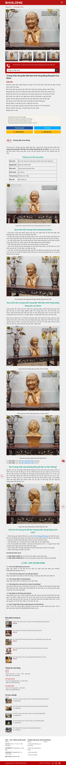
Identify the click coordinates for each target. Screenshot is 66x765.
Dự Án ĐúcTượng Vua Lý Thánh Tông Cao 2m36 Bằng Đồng (28, 720)
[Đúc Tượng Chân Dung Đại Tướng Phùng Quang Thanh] (8, 633)
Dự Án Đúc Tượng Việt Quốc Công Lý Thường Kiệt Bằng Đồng (29, 713)
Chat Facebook (19, 128)
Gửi (56, 70)
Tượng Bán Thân (18, 7)
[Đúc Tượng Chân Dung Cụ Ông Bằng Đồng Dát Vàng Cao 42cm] (8, 659)
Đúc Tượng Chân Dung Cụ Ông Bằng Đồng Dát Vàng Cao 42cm (29, 657)
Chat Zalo (47, 128)
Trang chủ (8, 7)
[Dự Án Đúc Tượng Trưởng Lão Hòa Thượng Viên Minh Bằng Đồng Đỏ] (8, 701)
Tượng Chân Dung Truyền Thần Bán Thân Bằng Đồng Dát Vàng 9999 (31, 621)
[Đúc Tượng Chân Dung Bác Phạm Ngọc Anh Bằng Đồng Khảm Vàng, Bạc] (8, 642)
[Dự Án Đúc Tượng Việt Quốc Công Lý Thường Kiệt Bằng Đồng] (8, 715)
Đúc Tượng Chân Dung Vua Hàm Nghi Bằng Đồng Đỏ (27, 728)
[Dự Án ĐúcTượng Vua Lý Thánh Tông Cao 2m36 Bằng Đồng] (8, 722)
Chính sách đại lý (32, 752)
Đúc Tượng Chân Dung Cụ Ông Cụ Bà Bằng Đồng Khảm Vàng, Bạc (30, 648)
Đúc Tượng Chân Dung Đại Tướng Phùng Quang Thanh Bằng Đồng (30, 706)
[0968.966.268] (2, 476)
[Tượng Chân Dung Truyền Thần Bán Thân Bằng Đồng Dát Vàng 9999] (8, 624)
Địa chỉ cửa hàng (32, 754)
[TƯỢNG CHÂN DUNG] (14, 2)
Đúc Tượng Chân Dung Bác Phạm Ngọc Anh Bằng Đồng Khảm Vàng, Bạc (32, 639)
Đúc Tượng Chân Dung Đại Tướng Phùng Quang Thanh (27, 630)
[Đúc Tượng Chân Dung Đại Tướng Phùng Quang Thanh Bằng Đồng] (8, 708)
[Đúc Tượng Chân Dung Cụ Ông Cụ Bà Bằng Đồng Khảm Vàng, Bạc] (8, 651)
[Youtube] (59, 763)
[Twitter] (56, 763)
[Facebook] (52, 763)
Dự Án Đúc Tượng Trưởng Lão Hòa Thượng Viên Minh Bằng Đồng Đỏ (31, 699)
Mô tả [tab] (9, 140)
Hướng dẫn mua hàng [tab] (21, 140)
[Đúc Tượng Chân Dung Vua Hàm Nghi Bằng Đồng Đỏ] (8, 730)
